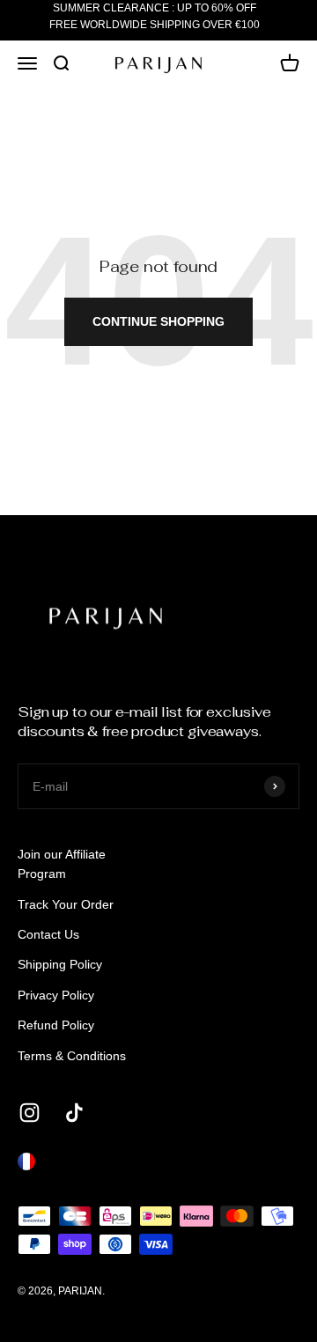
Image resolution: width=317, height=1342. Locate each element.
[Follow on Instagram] (29, 1112)
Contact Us (48, 934)
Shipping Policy (60, 964)
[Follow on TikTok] (74, 1112)
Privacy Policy (56, 995)
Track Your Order (66, 904)
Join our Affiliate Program (62, 864)
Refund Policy (56, 1025)
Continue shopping (158, 321)
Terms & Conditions (72, 1056)
